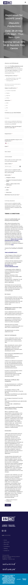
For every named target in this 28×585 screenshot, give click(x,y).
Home (5, 540)
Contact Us (6, 550)
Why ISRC (6, 544)
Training (5, 548)
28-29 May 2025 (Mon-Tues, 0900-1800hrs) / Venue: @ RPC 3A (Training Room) (13, 79)
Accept (19, 579)
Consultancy (7, 546)
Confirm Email (8, 156)
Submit (8, 505)
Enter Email (8, 151)
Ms (6, 105)
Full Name (7, 118)
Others (7, 97)
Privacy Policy (24, 579)
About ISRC (6, 542)
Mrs (7, 107)
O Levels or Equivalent (11, 90)
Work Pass (8, 192)
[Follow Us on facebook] (2, 531)
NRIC (7, 189)
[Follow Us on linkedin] (5, 531)
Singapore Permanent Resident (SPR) (14, 181)
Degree (8, 93)
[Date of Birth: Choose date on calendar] (20, 166)
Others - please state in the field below (13, 184)
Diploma (8, 95)
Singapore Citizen (10, 177)
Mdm (7, 102)
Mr (6, 110)
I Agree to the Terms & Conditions (11, 500)
